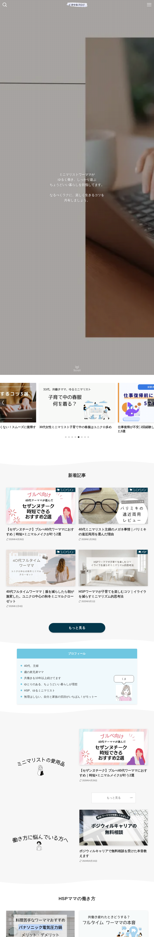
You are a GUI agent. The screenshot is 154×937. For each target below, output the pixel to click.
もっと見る (114, 797)
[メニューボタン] (149, 5)
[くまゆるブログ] (77, 5)
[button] (66, 437)
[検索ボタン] (5, 5)
